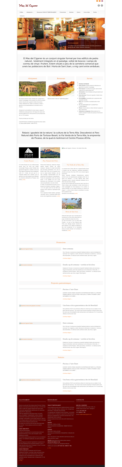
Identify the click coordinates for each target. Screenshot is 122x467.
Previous (20, 34)
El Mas (21, 12)
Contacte (22, 16)
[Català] (97, 1)
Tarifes (95, 12)
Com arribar (87, 12)
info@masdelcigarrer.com (85, 414)
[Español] (99, 1)
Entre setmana (68, 249)
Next (101, 34)
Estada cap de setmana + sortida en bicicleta (79, 265)
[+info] (23, 179)
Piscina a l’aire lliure (70, 289)
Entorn (78, 12)
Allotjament (30, 12)
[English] (102, 1)
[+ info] (20, 460)
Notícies (71, 12)
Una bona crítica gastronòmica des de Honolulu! (80, 305)
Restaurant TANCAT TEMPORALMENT (46, 12)
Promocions (63, 12)
